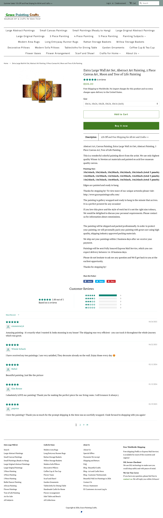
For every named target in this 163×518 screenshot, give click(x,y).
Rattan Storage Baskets (97, 42)
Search (6, 449)
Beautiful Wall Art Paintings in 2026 (97, 478)
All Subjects (8, 500)
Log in (108, 3)
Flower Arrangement (58, 53)
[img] (12, 321)
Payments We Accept (91, 457)
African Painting (10, 485)
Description (91, 137)
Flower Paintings (10, 489)
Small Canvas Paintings (53, 30)
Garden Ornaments (113, 47)
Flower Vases (33, 53)
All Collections (49, 500)
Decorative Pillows (19, 47)
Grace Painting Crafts (88, 507)
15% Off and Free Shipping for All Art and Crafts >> (125, 137)
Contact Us (87, 482)
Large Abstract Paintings (20, 30)
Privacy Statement (90, 485)
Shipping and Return (91, 460)
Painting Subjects (133, 36)
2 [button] (80, 424)
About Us (132, 53)
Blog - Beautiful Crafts (92, 467)
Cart (134, 3)
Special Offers (88, 453)
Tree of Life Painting (12, 493)
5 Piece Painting (108, 36)
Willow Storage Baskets (130, 42)
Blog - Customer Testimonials (94, 475)
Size (85, 98)
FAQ (85, 464)
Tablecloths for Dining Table (81, 47)
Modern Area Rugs (29, 42)
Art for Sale (8, 496)
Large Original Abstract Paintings (135, 30)
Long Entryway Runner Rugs (61, 42)
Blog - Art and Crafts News (93, 471)
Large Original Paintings (30, 36)
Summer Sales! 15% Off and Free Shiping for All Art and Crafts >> (28, 3)
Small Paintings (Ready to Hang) (92, 30)
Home (6, 63)
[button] (90, 79)
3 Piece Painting (59, 36)
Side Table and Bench (52, 496)
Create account (120, 3)
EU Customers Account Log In (95, 489)
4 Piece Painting (83, 36)
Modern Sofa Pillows (47, 47)
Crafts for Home (109, 53)
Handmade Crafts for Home (54, 489)
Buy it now (121, 125)
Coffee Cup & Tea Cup (142, 47)
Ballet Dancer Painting (12, 482)
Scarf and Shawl (84, 53)
